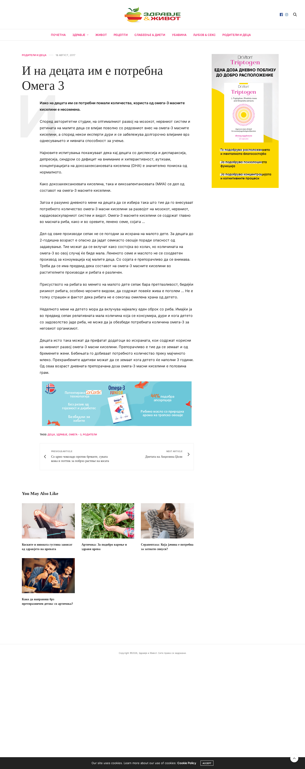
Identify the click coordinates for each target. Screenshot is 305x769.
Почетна (58, 35)
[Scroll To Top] (294, 758)
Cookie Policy (186, 763)
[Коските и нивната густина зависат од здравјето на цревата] (48, 520)
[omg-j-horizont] (117, 403)
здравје (61, 434)
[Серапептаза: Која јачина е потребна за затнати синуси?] (167, 520)
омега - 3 (75, 434)
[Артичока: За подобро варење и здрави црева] (107, 520)
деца (51, 434)
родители (90, 434)
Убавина (179, 35)
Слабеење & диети (149, 35)
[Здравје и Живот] (152, 14)
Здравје (78, 35)
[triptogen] (245, 120)
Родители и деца (236, 35)
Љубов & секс (204, 35)
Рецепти (121, 35)
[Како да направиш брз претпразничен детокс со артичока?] (48, 575)
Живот (101, 35)
